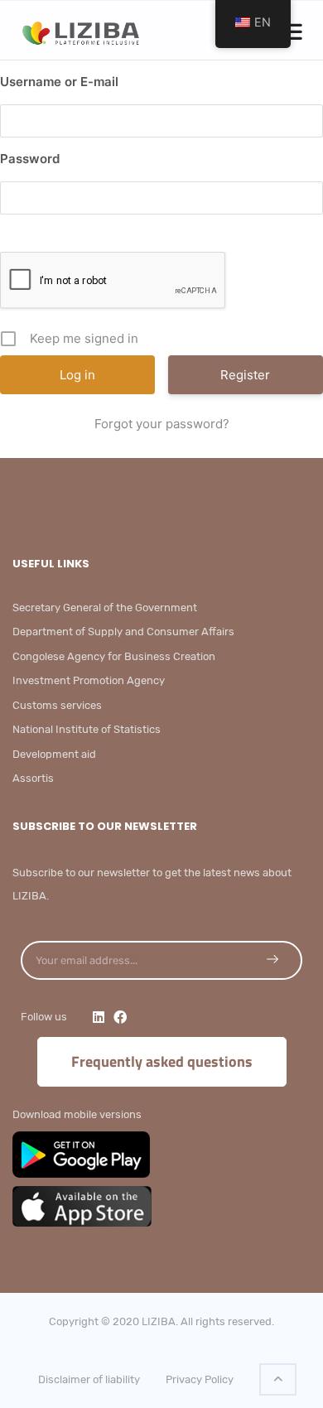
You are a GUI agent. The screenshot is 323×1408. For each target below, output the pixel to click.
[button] (292, 34)
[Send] (272, 959)
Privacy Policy (200, 1379)
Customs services (57, 705)
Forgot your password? (161, 424)
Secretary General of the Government (104, 607)
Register (245, 375)
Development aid (54, 754)
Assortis (33, 778)
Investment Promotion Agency (88, 680)
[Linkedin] (98, 1017)
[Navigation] (292, 32)
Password (30, 158)
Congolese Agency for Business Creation (113, 656)
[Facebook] (120, 1017)
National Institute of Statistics (86, 729)
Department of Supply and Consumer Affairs (123, 631)
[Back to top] (277, 1379)
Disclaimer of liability (89, 1379)
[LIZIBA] (85, 30)
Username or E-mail (59, 81)
